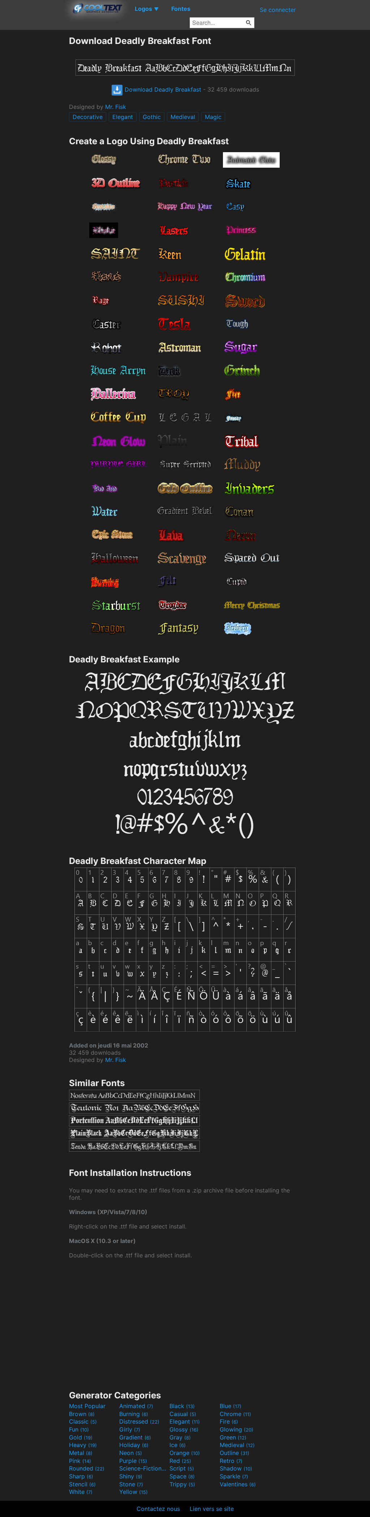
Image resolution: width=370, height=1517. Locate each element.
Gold (80, 1437)
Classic (83, 1421)
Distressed (139, 1421)
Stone (131, 1484)
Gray (180, 1437)
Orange (184, 1452)
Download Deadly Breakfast (162, 89)
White (80, 1491)
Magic (213, 116)
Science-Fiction (143, 1468)
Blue (230, 1406)
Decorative (88, 116)
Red (180, 1460)
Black (182, 1406)
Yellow (133, 1491)
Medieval (183, 116)
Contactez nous (158, 1508)
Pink (80, 1460)
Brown (82, 1413)
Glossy (183, 1429)
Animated (136, 1406)
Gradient (135, 1437)
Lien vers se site (212, 1508)
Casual (182, 1413)
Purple (133, 1460)
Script (181, 1468)
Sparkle (234, 1476)
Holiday (134, 1444)
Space (182, 1476)
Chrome (235, 1413)
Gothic (152, 116)
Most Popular (87, 1406)
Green (233, 1437)
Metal (80, 1452)
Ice (177, 1444)
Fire (229, 1421)
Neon (130, 1452)
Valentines (238, 1484)
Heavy (83, 1444)
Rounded (86, 1468)
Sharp (81, 1476)
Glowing (236, 1429)
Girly (129, 1429)
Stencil (82, 1484)
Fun (79, 1429)
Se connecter (278, 9)
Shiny (130, 1476)
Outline (234, 1452)
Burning (133, 1413)
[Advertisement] (34, 143)
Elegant (122, 116)
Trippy (182, 1484)
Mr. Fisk (115, 106)
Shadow (236, 1468)
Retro (231, 1460)
